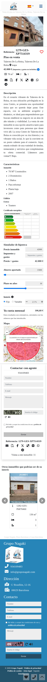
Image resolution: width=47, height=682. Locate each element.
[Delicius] (27, 80)
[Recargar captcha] (6, 417)
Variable (18, 302)
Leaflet (22, 361)
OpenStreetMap (30, 361)
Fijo (8, 302)
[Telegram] (6, 84)
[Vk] (32, 80)
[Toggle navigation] (41, 6)
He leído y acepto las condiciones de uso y (23, 426)
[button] (5, 501)
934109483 (23, 373)
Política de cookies (14, 671)
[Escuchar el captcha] (9, 417)
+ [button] (7, 328)
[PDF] (12, 80)
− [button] (7, 332)
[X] (22, 80)
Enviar (23, 434)
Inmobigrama (23, 674)
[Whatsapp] (37, 80)
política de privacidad (16, 625)
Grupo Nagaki (17, 668)
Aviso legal (27, 671)
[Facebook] (17, 80)
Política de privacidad (33, 668)
